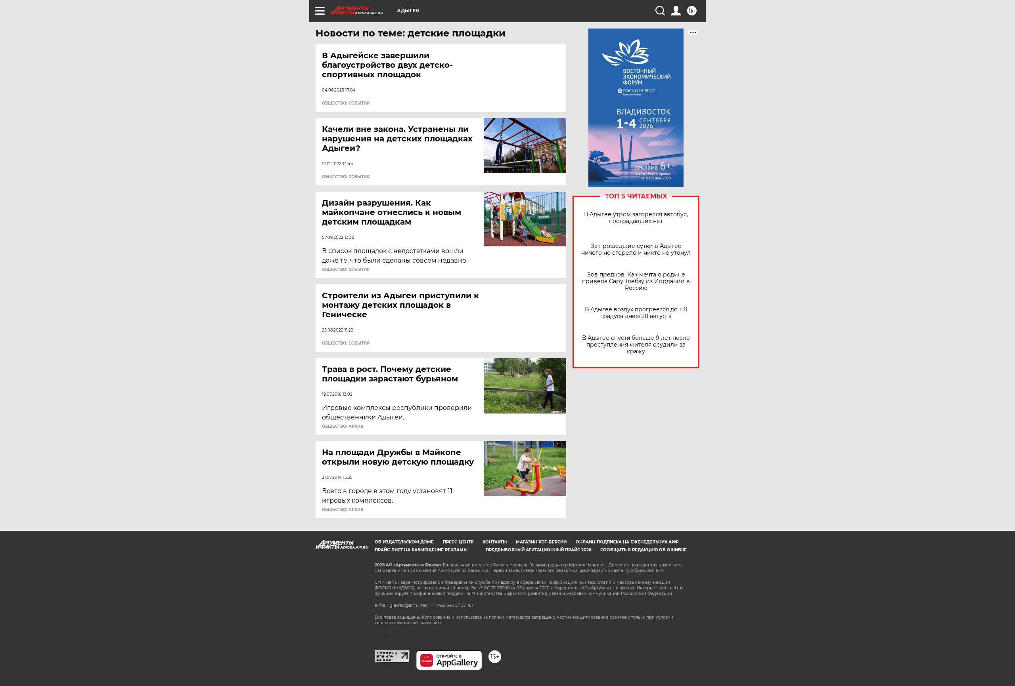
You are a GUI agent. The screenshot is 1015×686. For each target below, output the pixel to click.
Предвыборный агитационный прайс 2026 (538, 550)
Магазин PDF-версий (541, 542)
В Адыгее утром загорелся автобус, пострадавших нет (636, 218)
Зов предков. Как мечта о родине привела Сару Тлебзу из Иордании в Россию (636, 281)
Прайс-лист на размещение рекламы (421, 550)
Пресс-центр (458, 542)
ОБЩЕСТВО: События (346, 103)
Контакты (495, 542)
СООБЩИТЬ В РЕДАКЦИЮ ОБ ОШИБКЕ (643, 550)
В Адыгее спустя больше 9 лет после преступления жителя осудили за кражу (636, 345)
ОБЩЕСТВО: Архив (342, 427)
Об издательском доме (404, 542)
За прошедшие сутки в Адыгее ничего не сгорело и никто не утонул (636, 249)
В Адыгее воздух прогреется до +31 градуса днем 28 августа (636, 313)
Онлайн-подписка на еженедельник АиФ (627, 542)
